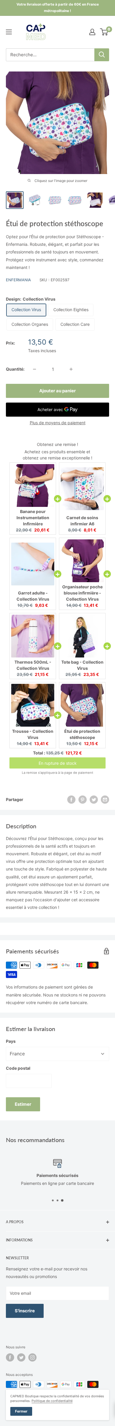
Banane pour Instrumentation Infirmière (33, 517)
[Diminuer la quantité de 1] (34, 369)
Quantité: (15, 369)
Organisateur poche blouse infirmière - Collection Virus (82, 593)
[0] (104, 31)
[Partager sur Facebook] (71, 799)
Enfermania (18, 279)
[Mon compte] (92, 32)
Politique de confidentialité (52, 1401)
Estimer (23, 1104)
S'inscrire (25, 1310)
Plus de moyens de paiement (58, 422)
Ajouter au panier (57, 390)
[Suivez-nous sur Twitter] (21, 1357)
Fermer (21, 1411)
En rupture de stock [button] (58, 763)
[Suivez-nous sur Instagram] (32, 1357)
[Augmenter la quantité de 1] (71, 369)
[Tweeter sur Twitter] (94, 799)
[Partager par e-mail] (105, 799)
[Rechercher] (101, 54)
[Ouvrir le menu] (9, 32)
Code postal (18, 1068)
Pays (11, 1041)
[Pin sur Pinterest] (82, 799)
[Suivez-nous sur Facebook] (10, 1357)
